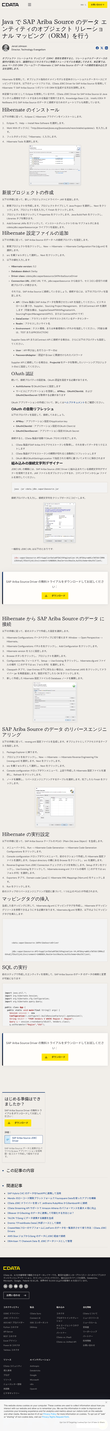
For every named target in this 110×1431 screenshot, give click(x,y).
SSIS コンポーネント (39, 1322)
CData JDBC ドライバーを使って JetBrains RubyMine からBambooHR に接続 (47, 1203)
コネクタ (60, 1313)
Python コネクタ (10, 1327)
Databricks (35, 1370)
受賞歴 (86, 1327)
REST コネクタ (9, 1336)
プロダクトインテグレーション (67, 1319)
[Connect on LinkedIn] (106, 48)
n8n (32, 1384)
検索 (82, 5)
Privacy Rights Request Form (55, 1417)
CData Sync (35, 1313)
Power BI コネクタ (11, 1345)
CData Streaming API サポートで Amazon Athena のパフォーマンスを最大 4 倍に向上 (52, 1208)
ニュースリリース (91, 1318)
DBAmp (33, 1327)
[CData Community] (26, 1286)
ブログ (6, 1375)
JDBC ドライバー (11, 1318)
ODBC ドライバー (11, 1313)
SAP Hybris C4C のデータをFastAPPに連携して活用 (34, 1193)
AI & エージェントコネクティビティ (67, 1327)
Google (33, 1375)
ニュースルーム (90, 1322)
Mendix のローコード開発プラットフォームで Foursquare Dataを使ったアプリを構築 (52, 1198)
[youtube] (16, 1286)
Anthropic (34, 1366)
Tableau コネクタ (11, 1350)
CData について (90, 1313)
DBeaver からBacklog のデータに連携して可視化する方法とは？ (41, 1213)
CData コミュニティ (12, 1366)
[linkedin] (5, 1286)
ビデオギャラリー (11, 1393)
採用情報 (87, 1340)
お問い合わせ (96, 4)
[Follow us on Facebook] (97, 48)
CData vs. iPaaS (63, 1337)
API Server (8, 1331)
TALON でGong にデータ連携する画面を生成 (30, 1218)
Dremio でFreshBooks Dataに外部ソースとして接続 (34, 1223)
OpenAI (33, 1389)
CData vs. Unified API (66, 1342)
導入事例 (7, 1370)
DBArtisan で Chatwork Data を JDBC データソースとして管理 (40, 1241)
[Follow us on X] (101, 48)
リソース (7, 1379)
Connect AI (35, 1318)
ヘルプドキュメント (74, 402)
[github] (21, 1286)
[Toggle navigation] (29, 4)
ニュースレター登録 (12, 1384)
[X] (11, 1286)
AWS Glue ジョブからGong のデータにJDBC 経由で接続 (36, 1236)
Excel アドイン (10, 1340)
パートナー (61, 1333)
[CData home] (12, 4)
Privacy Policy (49, 1414)
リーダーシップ (90, 1331)
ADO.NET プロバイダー (13, 1322)
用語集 (6, 1389)
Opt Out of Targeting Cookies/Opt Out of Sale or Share (82, 1422)
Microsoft (34, 1379)
